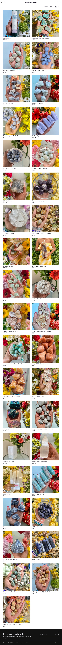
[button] (51, 6)
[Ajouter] (28, 34)
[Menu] (1, 2)
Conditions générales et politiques (53, 642)
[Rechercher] (5, 2)
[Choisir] (28, 425)
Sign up (57, 634)
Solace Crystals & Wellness (10, 642)
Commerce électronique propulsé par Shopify (22, 642)
